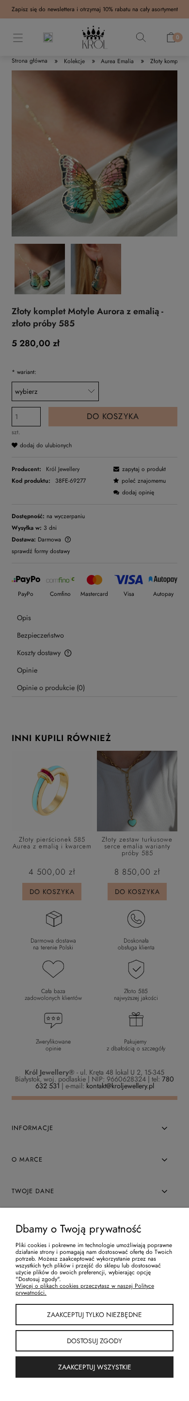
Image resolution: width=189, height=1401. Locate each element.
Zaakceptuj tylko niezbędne (94, 1314)
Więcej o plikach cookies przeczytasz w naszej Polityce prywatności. (85, 1289)
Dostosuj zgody (94, 1341)
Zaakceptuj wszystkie (94, 1367)
